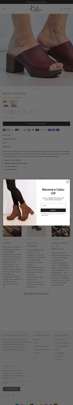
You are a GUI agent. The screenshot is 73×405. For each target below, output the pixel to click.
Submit (53, 210)
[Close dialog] (67, 181)
